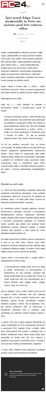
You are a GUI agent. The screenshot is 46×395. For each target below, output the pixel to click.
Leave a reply (24, 38)
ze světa (23, 12)
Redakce (21, 34)
